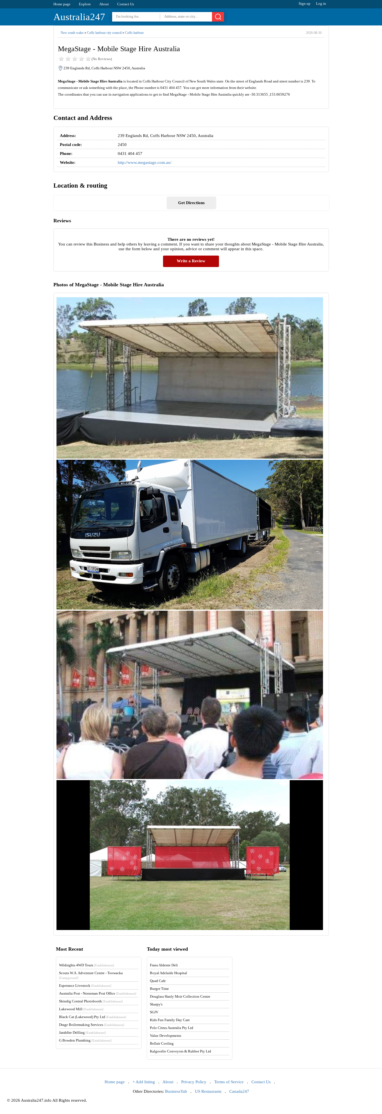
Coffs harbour (134, 33)
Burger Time (159, 988)
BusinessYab (176, 1091)
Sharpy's (156, 1004)
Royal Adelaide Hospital (168, 973)
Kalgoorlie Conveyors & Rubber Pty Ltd (180, 1051)
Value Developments (165, 1035)
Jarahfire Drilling (82, 1032)
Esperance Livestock (85, 985)
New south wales (72, 33)
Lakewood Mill (81, 1009)
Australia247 (79, 16)
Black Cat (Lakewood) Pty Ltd (92, 1017)
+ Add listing (144, 1082)
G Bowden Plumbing (85, 1040)
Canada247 (239, 1091)
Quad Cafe (158, 981)
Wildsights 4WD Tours (86, 965)
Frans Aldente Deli (164, 965)
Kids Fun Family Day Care (170, 1020)
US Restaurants (208, 1091)
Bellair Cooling (162, 1043)
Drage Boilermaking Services (91, 1025)
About (104, 4)
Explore (85, 4)
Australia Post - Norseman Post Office (97, 993)
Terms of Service (229, 1082)
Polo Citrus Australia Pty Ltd (171, 1028)
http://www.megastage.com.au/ (144, 162)
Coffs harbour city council (104, 33)
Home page (61, 4)
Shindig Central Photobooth (91, 1001)
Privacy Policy (193, 1082)
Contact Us (125, 4)
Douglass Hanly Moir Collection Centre (180, 996)
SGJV (154, 1012)
